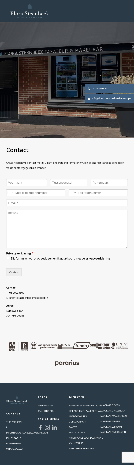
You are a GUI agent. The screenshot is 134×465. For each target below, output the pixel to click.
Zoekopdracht (77, 421)
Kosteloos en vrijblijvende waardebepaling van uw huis (86, 438)
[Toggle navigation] (119, 10)
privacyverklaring (97, 258)
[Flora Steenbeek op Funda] (81, 345)
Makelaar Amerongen (113, 432)
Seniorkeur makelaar (81, 448)
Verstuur (14, 272)
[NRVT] (24, 346)
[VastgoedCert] (44, 345)
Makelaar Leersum (111, 426)
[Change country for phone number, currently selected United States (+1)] (10, 192)
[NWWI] (65, 345)
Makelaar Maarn (110, 421)
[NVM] (12, 346)
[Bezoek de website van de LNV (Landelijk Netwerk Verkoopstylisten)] (120, 345)
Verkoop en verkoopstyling (85, 405)
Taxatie (73, 427)
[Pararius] (67, 363)
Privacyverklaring (19, 253)
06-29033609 (98, 88)
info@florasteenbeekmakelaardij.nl (111, 98)
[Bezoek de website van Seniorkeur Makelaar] (101, 345)
